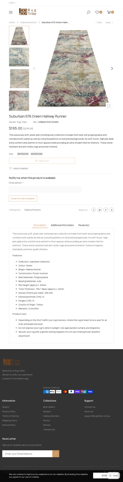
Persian (47, 425)
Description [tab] (40, 225)
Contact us (89, 406)
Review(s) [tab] (83, 225)
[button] (112, 68)
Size (11, 153)
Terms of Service (10, 416)
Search (5, 406)
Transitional (49, 429)
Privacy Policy (8, 411)
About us (88, 411)
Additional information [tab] (62, 225)
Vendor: (13, 122)
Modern (47, 411)
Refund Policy (9, 425)
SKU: (35, 122)
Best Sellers (49, 406)
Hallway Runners (32, 209)
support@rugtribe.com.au (97, 416)
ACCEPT (106, 475)
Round (46, 420)
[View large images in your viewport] (109, 106)
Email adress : (16, 182)
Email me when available (23, 198)
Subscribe (55, 453)
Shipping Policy (9, 420)
